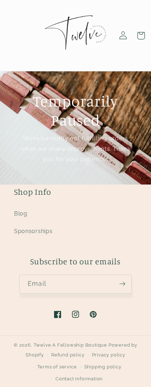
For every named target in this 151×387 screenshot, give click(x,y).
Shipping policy (103, 366)
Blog (20, 213)
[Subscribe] (122, 284)
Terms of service (57, 366)
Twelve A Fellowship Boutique (71, 345)
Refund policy (67, 354)
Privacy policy (108, 354)
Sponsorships (33, 231)
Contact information (79, 378)
